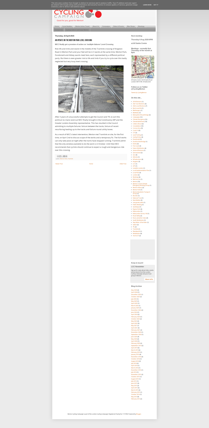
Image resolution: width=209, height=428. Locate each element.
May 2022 (134, 321)
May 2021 (134, 325)
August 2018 (135, 361)
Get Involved (137, 153)
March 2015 (134, 390)
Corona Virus (137, 128)
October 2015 (135, 377)
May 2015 (134, 385)
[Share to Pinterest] (66, 156)
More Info (149, 279)
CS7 (134, 133)
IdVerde (135, 157)
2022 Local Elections (139, 106)
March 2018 (134, 368)
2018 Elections (137, 102)
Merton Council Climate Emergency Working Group (141, 184)
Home (57, 26)
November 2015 (136, 374)
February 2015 (135, 392)
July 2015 (134, 381)
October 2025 (135, 297)
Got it (156, 5)
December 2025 (136, 294)
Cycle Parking (137, 135)
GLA (134, 155)
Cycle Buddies (67, 26)
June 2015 (134, 383)
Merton (135, 181)
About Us (96, 26)
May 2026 (134, 290)
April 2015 (134, 388)
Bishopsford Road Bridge (141, 115)
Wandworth (136, 231)
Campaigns (106, 26)
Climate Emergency (139, 119)
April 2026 (134, 292)
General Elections (138, 150)
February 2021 (135, 330)
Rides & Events (118, 26)
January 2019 (135, 354)
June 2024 (134, 312)
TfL (134, 227)
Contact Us (59, 30)
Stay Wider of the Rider (140, 222)
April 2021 (134, 328)
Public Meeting (137, 205)
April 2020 (134, 341)
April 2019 (134, 348)
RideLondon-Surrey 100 (140, 213)
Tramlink (70, 158)
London (135, 175)
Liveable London (138, 168)
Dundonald (136, 139)
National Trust (137, 198)
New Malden (136, 200)
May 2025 (134, 301)
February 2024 (135, 317)
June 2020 (134, 337)
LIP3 (134, 166)
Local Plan (136, 173)
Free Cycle (136, 146)
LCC (134, 164)
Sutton (135, 225)
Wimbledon (136, 233)
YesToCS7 (136, 236)
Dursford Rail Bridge (139, 141)
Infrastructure (137, 159)
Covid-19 (135, 130)
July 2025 (134, 299)
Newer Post (59, 164)
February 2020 (135, 343)
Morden (135, 196)
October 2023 (135, 319)
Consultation (137, 126)
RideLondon (136, 211)
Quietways (136, 207)
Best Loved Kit (137, 108)
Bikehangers (136, 110)
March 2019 (134, 350)
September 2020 (136, 334)
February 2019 (135, 352)
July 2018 (134, 363)
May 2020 (134, 339)
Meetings (141, 26)
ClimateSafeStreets (138, 121)
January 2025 (135, 308)
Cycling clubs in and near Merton (77, 30)
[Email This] (58, 156)
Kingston (135, 161)
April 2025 (134, 303)
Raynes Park (136, 209)
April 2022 (134, 323)
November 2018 (136, 357)
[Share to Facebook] (64, 156)
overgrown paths (138, 202)
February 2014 (135, 399)
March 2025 (134, 306)
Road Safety (136, 216)
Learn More (147, 5)
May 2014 (134, 397)
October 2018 (135, 359)
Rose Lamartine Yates (139, 218)
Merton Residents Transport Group (141, 192)
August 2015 (135, 379)
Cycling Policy (137, 137)
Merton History (137, 187)
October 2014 (135, 394)
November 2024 (136, 310)
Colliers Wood (137, 124)
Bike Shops (131, 26)
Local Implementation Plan (141, 170)
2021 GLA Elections (138, 104)
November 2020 (136, 332)
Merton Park (63, 158)
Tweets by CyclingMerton (139, 92)
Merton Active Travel (82, 26)
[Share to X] (62, 156)
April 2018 (134, 365)
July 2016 (134, 372)
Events (135, 144)
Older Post (123, 164)
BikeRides (136, 113)
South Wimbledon (138, 220)
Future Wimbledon (138, 148)
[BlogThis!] (60, 156)
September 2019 (136, 346)
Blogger (138, 414)
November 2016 (136, 370)
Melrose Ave (136, 179)
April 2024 (134, 314)
